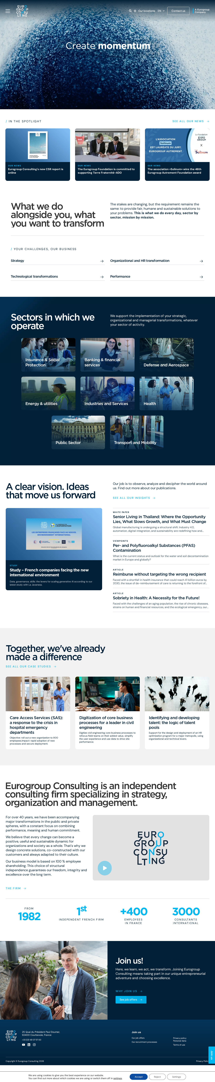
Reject (157, 1076)
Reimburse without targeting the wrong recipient (159, 574)
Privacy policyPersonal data (179, 1039)
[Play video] (105, 868)
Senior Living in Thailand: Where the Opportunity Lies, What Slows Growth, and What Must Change (159, 519)
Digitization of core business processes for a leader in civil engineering (106, 722)
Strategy (17, 261)
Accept (139, 1076)
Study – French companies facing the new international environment (49, 572)
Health (150, 403)
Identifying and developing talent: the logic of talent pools (174, 722)
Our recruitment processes (144, 1042)
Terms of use (179, 1045)
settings (117, 1078)
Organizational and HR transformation (139, 261)
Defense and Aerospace (166, 365)
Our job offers (138, 1038)
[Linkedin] (28, 1044)
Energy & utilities (41, 403)
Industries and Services (106, 403)
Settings (176, 1076)
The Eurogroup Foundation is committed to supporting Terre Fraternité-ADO (106, 170)
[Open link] (130, 10)
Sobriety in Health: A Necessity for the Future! (156, 597)
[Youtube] (23, 1044)
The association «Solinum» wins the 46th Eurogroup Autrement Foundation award (174, 170)
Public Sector (68, 442)
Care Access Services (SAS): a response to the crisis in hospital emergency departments (36, 725)
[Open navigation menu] (8, 11)
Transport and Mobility (135, 442)
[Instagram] (34, 1044)
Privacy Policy (202, 1061)
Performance (120, 276)
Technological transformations (34, 276)
